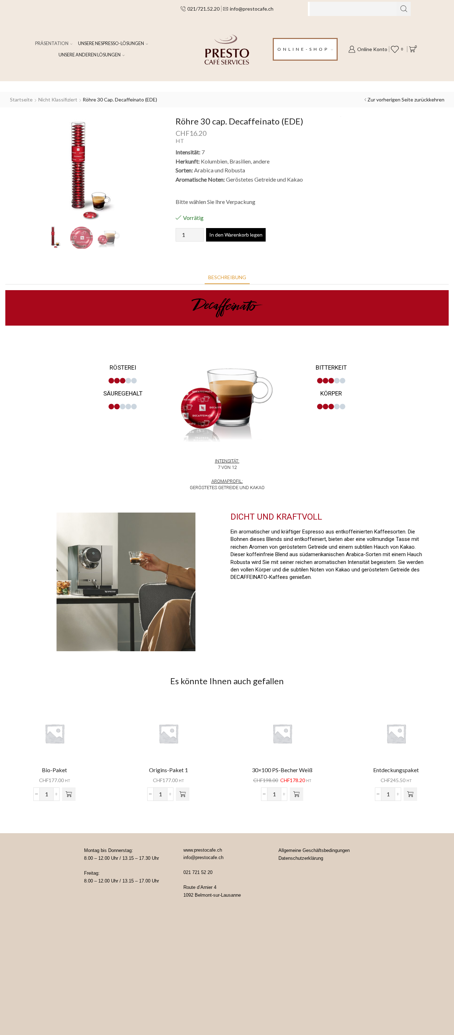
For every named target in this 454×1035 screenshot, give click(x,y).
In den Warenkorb (54, 736)
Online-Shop (303, 49)
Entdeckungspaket (396, 769)
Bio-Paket (54, 769)
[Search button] (404, 9)
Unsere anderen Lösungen (90, 54)
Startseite (21, 99)
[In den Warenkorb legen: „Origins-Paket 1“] (182, 794)
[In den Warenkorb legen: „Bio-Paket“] (69, 794)
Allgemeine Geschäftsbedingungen (314, 850)
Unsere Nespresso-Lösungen (111, 43)
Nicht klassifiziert (57, 99)
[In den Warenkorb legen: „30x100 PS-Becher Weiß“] (296, 794)
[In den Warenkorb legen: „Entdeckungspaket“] (410, 794)
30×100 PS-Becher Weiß (282, 769)
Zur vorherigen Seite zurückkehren (405, 99)
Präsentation (51, 43)
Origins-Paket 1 (168, 769)
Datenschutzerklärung (300, 858)
